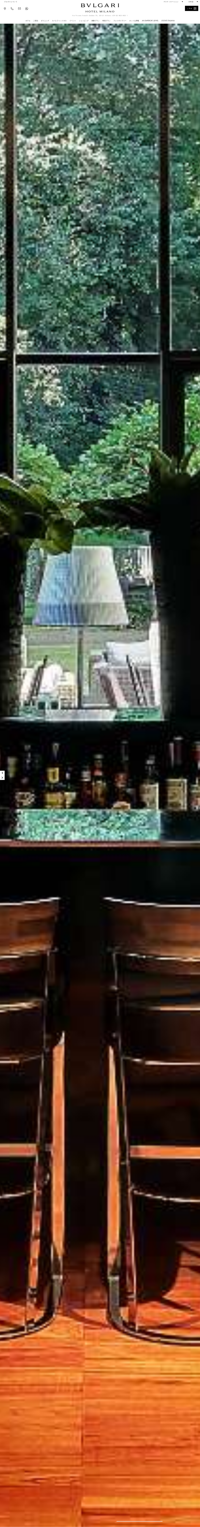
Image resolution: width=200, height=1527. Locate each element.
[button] (172, 2)
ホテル (27, 20)
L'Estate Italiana (168, 20)
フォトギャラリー (119, 20)
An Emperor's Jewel (150, 20)
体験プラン (95, 20)
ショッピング (84, 20)
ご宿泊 (35, 20)
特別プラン (106, 20)
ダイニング (45, 20)
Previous (2, 773)
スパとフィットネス (59, 20)
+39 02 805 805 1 (120, 15)
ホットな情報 (134, 20)
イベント (72, 20)
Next (2, 777)
